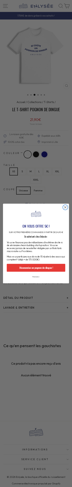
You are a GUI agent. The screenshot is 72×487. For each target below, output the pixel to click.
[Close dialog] (65, 207)
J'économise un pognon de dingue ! (36, 268)
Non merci (36, 277)
